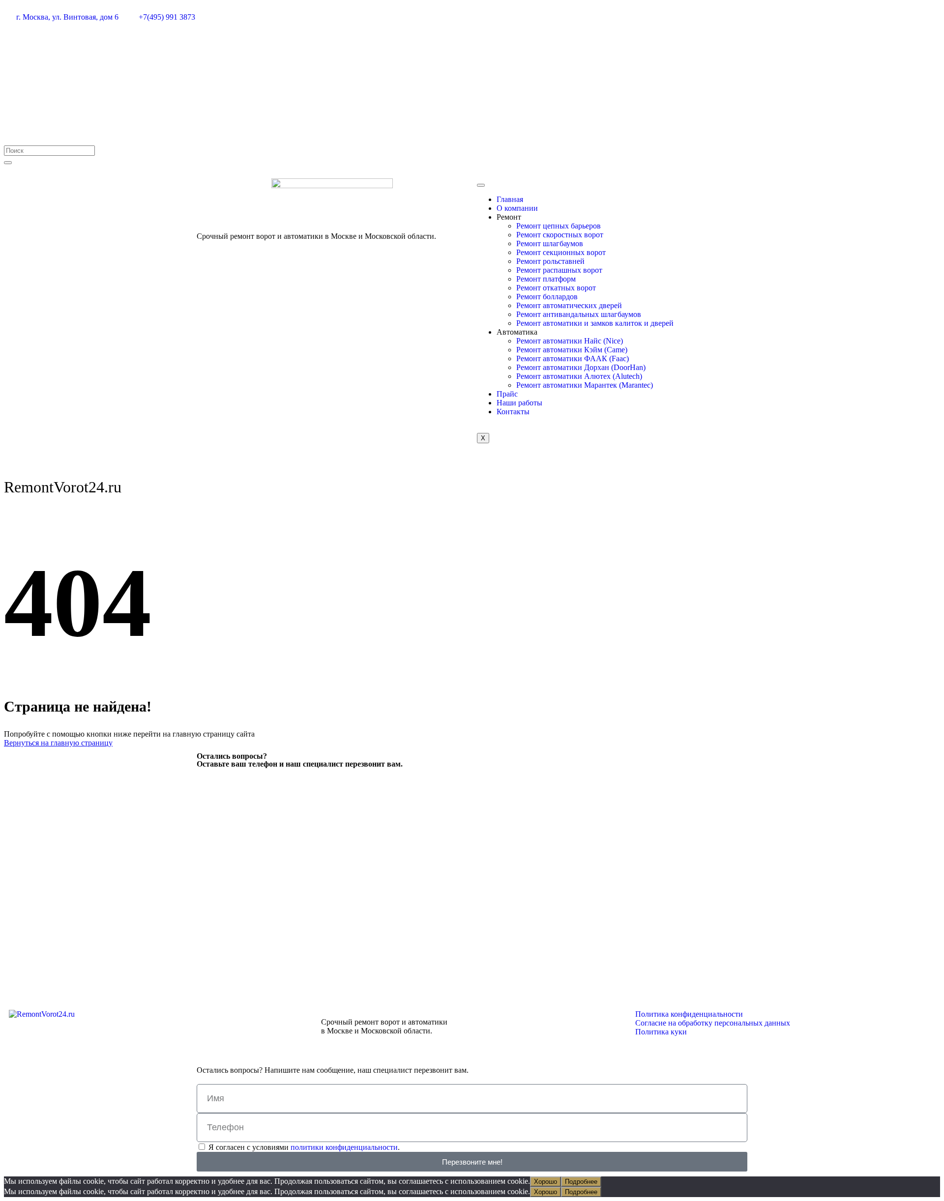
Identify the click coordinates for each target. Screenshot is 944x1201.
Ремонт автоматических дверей (569, 305)
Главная (510, 199)
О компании (517, 208)
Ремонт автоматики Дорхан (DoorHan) (581, 367)
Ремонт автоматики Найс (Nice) (569, 341)
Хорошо (545, 1181)
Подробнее (581, 1181)
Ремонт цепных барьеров (558, 226)
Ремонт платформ (546, 279)
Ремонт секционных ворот (561, 252)
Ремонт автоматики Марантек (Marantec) (584, 385)
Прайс (507, 394)
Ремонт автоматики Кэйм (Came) (571, 349)
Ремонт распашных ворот (559, 270)
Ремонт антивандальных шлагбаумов (578, 314)
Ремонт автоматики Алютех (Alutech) (579, 376)
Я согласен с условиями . (304, 1147)
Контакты (513, 411)
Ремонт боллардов (547, 296)
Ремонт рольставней (550, 261)
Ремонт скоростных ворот (559, 234)
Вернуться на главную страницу (58, 743)
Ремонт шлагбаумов (549, 243)
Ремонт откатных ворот (556, 288)
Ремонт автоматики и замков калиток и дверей (595, 323)
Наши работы (519, 403)
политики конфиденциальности (344, 1147)
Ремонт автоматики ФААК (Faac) (572, 358)
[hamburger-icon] (481, 185)
